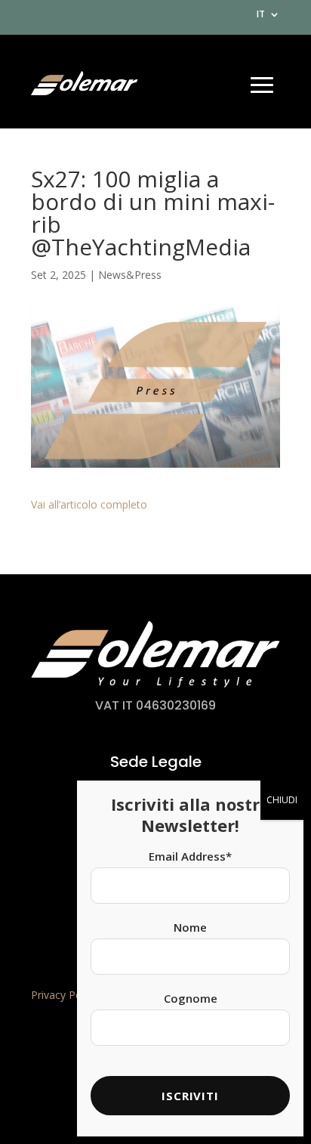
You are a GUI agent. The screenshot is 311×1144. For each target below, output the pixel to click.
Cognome (190, 998)
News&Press (130, 274)
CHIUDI (281, 799)
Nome (190, 927)
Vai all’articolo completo (89, 504)
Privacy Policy (64, 995)
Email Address (190, 856)
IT (261, 15)
